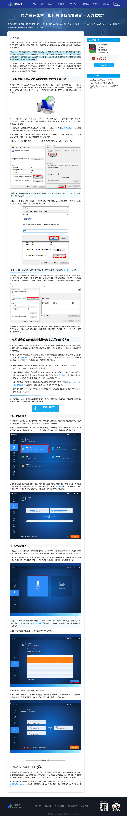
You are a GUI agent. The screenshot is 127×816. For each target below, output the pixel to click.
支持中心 (73, 4)
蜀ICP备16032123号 (73, 814)
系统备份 (59, 486)
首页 (35, 4)
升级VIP (63, 375)
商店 (42, 4)
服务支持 (48, 806)
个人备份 (51, 4)
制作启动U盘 (36, 623)
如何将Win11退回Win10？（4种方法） (102, 80)
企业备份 (61, 4)
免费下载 (86, 4)
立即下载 (103, 65)
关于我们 (106, 4)
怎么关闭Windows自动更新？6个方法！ (102, 83)
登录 (116, 4)
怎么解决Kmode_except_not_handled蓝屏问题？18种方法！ (104, 87)
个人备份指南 (59, 806)
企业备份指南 (73, 806)
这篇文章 (65, 270)
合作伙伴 (96, 4)
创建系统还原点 (66, 128)
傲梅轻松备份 (26, 357)
